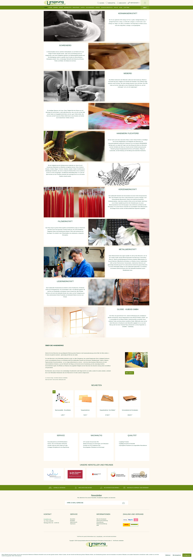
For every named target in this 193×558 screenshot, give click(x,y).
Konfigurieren (186, 555)
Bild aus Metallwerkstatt (74, 262)
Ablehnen (167, 555)
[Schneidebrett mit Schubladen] (107, 398)
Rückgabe (72, 520)
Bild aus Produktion (118, 56)
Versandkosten (100, 522)
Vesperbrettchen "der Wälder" (85, 410)
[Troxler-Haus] (140, 474)
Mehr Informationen (16, 555)
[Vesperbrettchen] (62, 398)
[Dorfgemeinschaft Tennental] (97, 474)
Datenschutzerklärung (101, 523)
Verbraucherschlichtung (102, 520)
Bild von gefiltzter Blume (118, 232)
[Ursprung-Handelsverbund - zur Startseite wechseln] (55, 3)
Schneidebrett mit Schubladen (108, 410)
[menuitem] (134, 3)
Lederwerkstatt (118, 292)
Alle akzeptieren (177, 555)
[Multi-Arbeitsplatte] (129, 398)
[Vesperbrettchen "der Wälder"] (85, 398)
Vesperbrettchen (63, 410)
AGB (97, 525)
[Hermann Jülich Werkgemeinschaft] (76, 474)
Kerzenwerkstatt (74, 202)
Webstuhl (118, 116)
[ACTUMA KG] (119, 474)
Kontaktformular (47, 519)
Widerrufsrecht (73, 522)
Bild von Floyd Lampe (74, 322)
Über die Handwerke (101, 519)
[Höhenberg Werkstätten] (54, 474)
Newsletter (72, 519)
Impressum (72, 523)
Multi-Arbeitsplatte (130, 410)
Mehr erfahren (129, 372)
